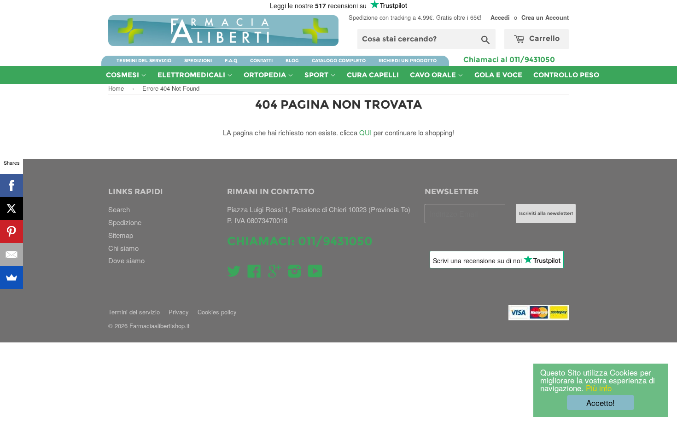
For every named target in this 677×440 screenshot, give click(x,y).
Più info (598, 388)
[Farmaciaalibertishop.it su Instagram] (295, 273)
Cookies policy (217, 311)
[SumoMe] (11, 277)
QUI (365, 132)
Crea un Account (545, 17)
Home (116, 88)
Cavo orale (434, 74)
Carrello (543, 38)
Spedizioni (198, 61)
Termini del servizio (144, 61)
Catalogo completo (339, 61)
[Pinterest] (11, 231)
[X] (11, 208)
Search (119, 209)
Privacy (179, 311)
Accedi (500, 17)
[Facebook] (11, 185)
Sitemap (120, 235)
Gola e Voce (498, 74)
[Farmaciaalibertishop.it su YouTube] (315, 273)
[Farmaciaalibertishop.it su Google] (274, 273)
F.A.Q (231, 61)
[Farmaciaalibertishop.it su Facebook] (254, 273)
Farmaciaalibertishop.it (159, 325)
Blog (292, 61)
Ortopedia (266, 74)
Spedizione (124, 222)
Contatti (261, 61)
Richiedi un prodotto (408, 61)
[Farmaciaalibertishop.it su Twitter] (234, 273)
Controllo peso (566, 74)
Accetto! (600, 402)
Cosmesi (123, 74)
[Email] (11, 254)
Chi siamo (123, 248)
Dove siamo (126, 260)
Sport (317, 74)
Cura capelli (373, 74)
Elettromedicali (192, 74)
